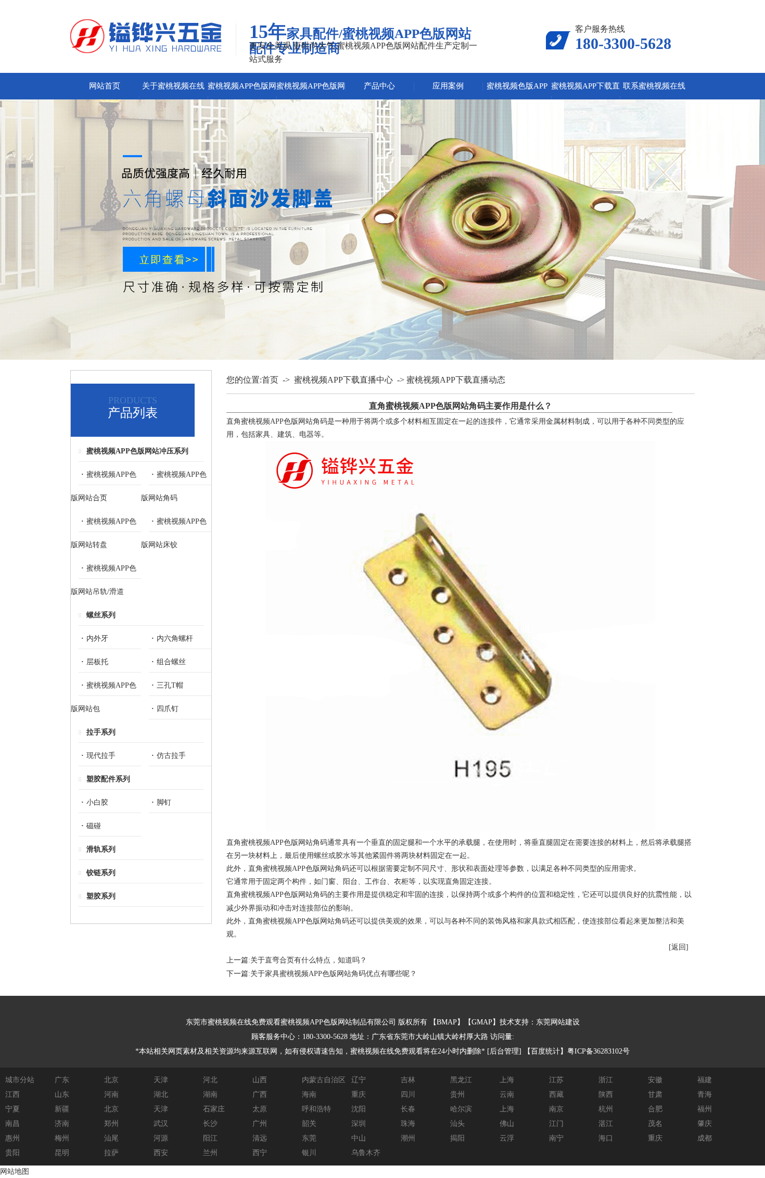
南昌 (12, 1124)
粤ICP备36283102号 (598, 1051)
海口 (605, 1138)
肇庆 (704, 1124)
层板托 (97, 662)
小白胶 (97, 802)
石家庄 (214, 1109)
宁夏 (12, 1109)
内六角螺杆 (175, 638)
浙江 (605, 1080)
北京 (111, 1080)
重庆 (358, 1094)
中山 (358, 1138)
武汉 (161, 1124)
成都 (704, 1138)
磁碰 (93, 826)
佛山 (507, 1124)
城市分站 (19, 1080)
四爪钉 (167, 709)
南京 (556, 1109)
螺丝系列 (101, 615)
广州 (259, 1124)
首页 (270, 379)
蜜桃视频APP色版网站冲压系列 (137, 451)
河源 (161, 1138)
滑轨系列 (101, 849)
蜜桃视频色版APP (517, 86)
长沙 (210, 1124)
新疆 (62, 1109)
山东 (62, 1094)
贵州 (457, 1094)
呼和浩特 (316, 1109)
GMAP (481, 1022)
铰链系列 (101, 873)
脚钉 (164, 802)
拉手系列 (101, 732)
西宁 (259, 1153)
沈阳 (358, 1109)
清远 (259, 1138)
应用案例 (448, 86)
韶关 (309, 1124)
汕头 (457, 1124)
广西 (259, 1094)
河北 (210, 1080)
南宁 (556, 1138)
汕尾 (111, 1138)
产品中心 (379, 86)
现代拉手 (101, 755)
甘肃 (655, 1094)
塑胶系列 (101, 896)
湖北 (161, 1094)
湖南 (210, 1094)
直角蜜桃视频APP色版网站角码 (276, 421)
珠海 (408, 1124)
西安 (161, 1153)
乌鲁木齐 (365, 1153)
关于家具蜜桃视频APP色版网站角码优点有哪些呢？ (333, 974)
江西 (12, 1094)
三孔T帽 (170, 685)
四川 (408, 1094)
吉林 (408, 1080)
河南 (111, 1094)
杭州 (605, 1109)
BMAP (447, 1022)
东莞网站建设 (558, 1022)
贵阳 (12, 1153)
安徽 (655, 1080)
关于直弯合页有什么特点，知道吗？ (308, 960)
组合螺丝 (171, 662)
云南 (507, 1094)
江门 (556, 1124)
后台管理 (504, 1051)
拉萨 (111, 1153)
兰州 (210, 1153)
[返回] (678, 947)
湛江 (605, 1124)
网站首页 (104, 86)
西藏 (556, 1094)
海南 (309, 1094)
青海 (704, 1094)
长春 (408, 1109)
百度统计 (545, 1051)
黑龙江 (461, 1080)
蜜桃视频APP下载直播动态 (455, 379)
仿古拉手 (171, 755)
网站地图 (14, 1171)
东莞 (309, 1138)
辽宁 (358, 1080)
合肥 (655, 1109)
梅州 (62, 1138)
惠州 (12, 1138)
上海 (507, 1080)
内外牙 (97, 638)
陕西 (605, 1094)
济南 (62, 1124)
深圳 (358, 1124)
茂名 (655, 1124)
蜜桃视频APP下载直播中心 (343, 379)
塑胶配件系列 (108, 779)
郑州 (111, 1124)
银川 (309, 1153)
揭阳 (457, 1138)
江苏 (556, 1080)
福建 (704, 1080)
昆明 (62, 1153)
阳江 (210, 1138)
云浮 (507, 1138)
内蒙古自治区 (324, 1080)
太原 (259, 1109)
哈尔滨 (461, 1109)
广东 (62, 1080)
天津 (161, 1080)
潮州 (408, 1138)
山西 (259, 1080)
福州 (704, 1109)
